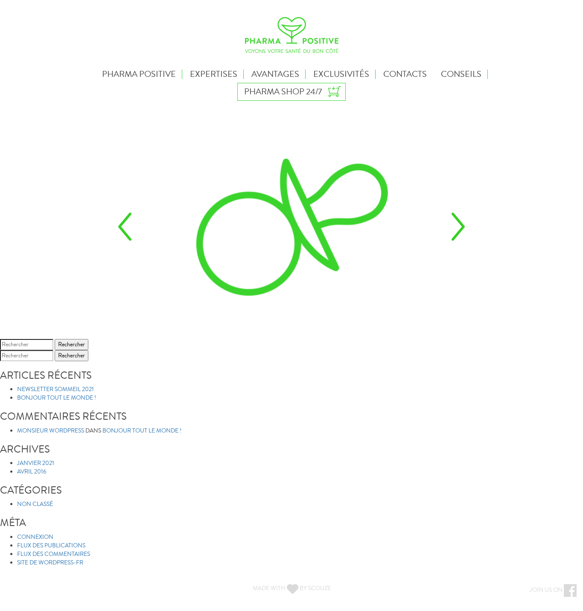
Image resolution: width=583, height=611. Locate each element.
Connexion (35, 537)
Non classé (35, 504)
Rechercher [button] (71, 344)
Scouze (319, 588)
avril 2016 (32, 472)
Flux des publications (51, 545)
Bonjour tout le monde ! (56, 398)
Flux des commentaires (53, 554)
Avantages (275, 74)
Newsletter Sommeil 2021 (55, 389)
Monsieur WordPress (50, 431)
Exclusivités (341, 74)
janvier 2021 (35, 463)
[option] (291, 226)
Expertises (213, 74)
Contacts (405, 74)
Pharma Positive (139, 74)
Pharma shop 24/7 (283, 91)
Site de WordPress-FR (50, 562)
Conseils (461, 74)
